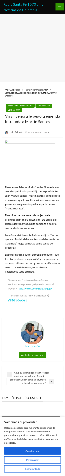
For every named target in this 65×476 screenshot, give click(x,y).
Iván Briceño (17, 132)
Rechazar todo (32, 468)
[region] (32, 446)
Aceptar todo (33, 450)
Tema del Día (44, 105)
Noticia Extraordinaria (36, 90)
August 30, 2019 (17, 299)
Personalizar (32, 459)
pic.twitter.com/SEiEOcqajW (36, 288)
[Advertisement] (32, 47)
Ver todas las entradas (32, 355)
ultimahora (14, 110)
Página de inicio (12, 90)
